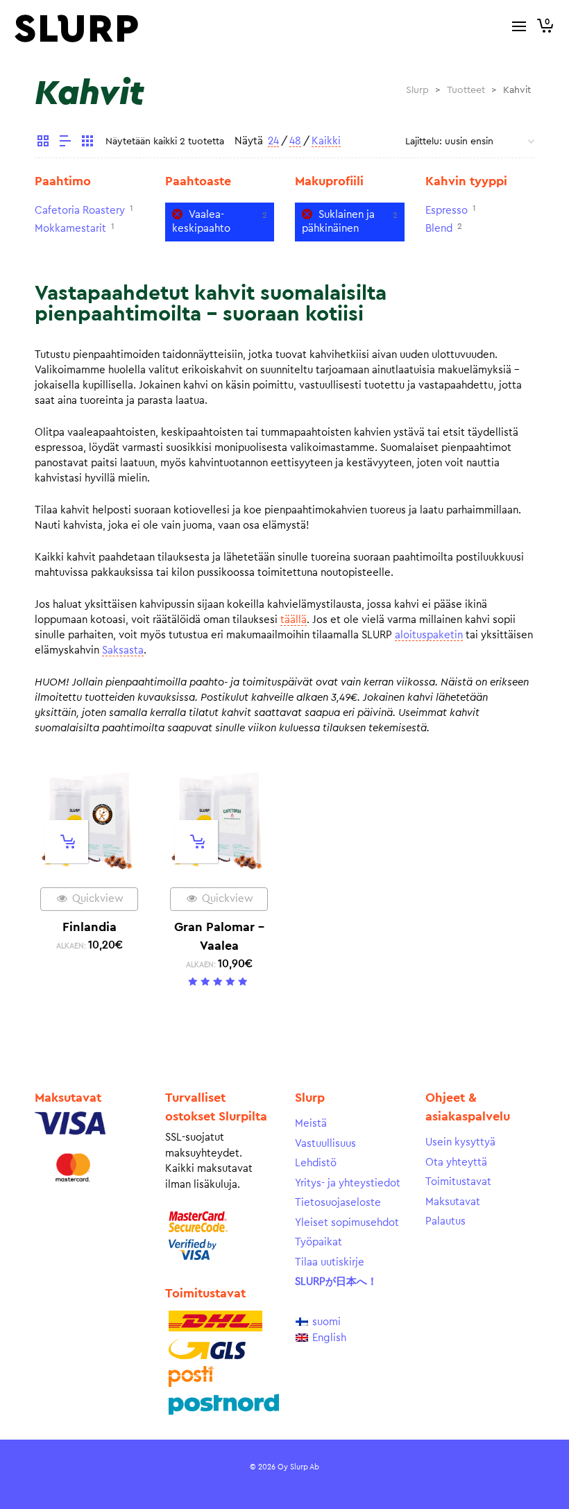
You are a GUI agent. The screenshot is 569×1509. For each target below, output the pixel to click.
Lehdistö (316, 1163)
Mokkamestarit (70, 228)
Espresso (446, 210)
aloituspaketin (429, 635)
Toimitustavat (458, 1182)
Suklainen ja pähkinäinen (338, 222)
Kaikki (326, 141)
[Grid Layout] (87, 143)
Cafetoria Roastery (80, 210)
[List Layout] (65, 143)
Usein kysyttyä (460, 1142)
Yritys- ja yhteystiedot (347, 1183)
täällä (293, 620)
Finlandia (89, 927)
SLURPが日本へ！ (336, 1282)
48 (295, 141)
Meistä (311, 1123)
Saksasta (123, 650)
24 (273, 141)
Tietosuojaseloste (338, 1202)
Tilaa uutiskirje (329, 1262)
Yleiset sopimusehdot (347, 1223)
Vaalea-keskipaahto (201, 222)
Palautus (445, 1221)
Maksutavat (452, 1202)
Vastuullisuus (325, 1144)
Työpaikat (318, 1242)
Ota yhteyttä (456, 1162)
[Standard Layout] (43, 143)
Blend (438, 228)
